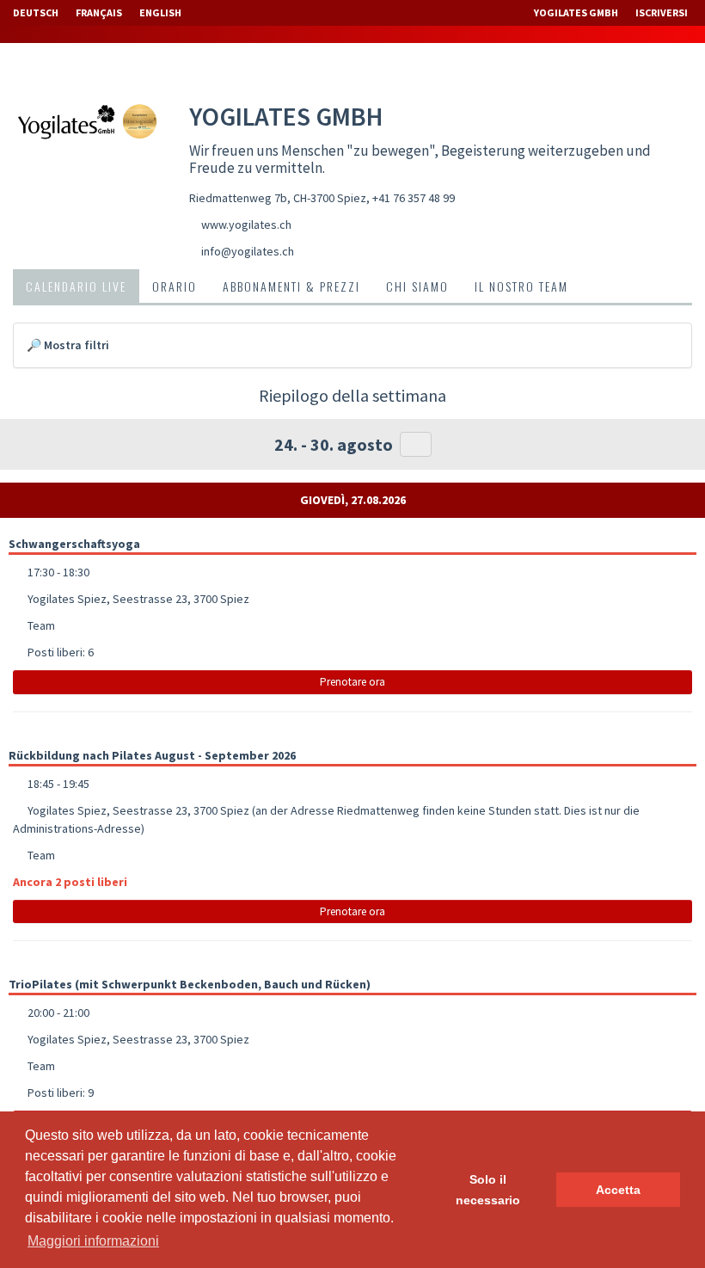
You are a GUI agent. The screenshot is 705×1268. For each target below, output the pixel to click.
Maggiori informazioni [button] (93, 1241)
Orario (174, 286)
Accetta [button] (618, 1190)
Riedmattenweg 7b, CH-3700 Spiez (277, 198)
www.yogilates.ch (246, 224)
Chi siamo (417, 286)
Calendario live (76, 286)
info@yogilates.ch (247, 251)
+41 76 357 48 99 (413, 198)
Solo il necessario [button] (488, 1190)
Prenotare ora (352, 681)
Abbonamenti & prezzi (291, 286)
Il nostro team (521, 286)
